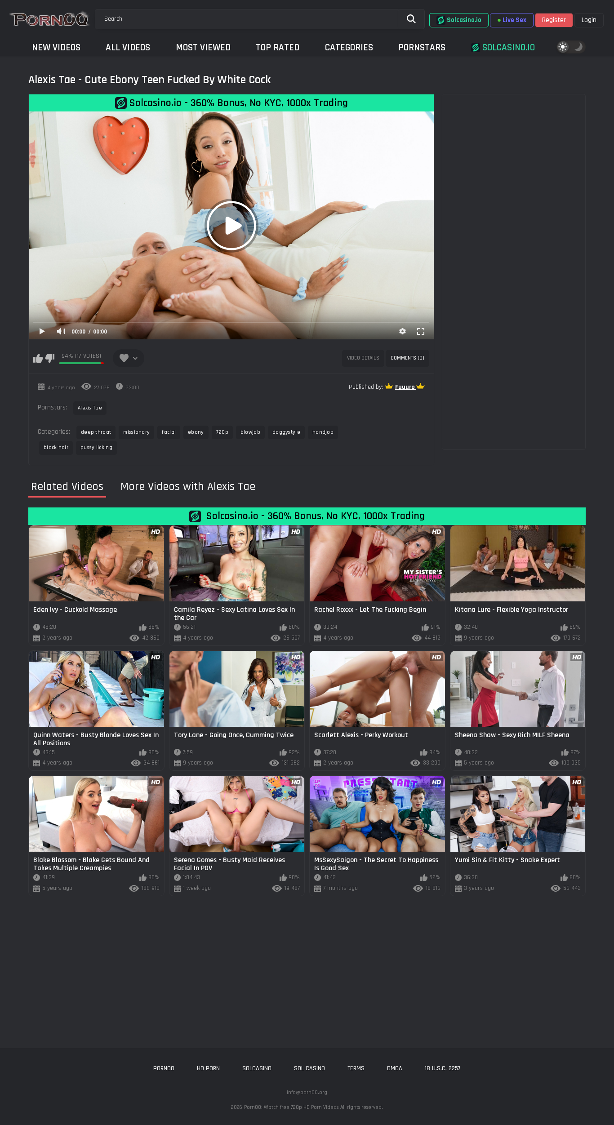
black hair (56, 447)
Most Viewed (203, 47)
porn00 (163, 1068)
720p (222, 432)
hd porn (208, 1068)
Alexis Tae (90, 408)
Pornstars (421, 47)
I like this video (38, 358)
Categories (349, 47)
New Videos (56, 47)
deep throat (96, 432)
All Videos (128, 47)
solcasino (256, 1068)
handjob (323, 432)
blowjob (250, 432)
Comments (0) (407, 358)
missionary (136, 432)
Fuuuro (405, 387)
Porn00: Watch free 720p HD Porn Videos (291, 1107)
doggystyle (286, 432)
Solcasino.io (507, 47)
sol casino (309, 1068)
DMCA (394, 1068)
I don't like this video (49, 358)
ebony (196, 432)
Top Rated (277, 47)
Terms (356, 1068)
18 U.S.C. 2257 (443, 1068)
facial (169, 432)
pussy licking (96, 447)
